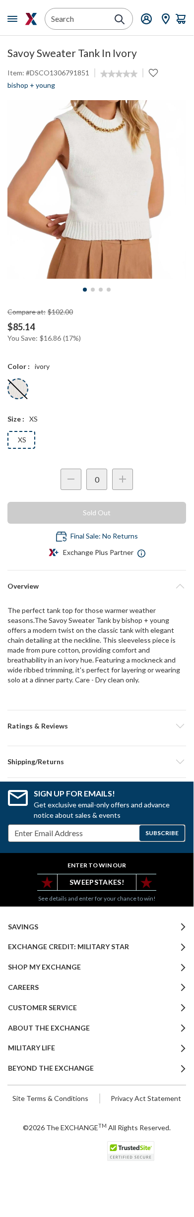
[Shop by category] (14, 19)
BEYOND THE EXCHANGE (51, 1068)
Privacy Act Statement (146, 1098)
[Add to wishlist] (153, 73)
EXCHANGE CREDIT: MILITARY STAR (68, 947)
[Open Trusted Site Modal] (130, 1151)
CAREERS (23, 987)
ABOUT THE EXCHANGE (49, 1028)
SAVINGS (23, 927)
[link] (118, 74)
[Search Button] (120, 19)
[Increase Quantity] (122, 479)
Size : (15, 419)
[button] (96, 726)
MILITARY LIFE (31, 1048)
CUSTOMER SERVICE (42, 1008)
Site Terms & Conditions (50, 1098)
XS (22, 439)
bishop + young (31, 85)
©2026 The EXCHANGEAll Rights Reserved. (97, 1127)
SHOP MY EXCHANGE (44, 967)
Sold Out (97, 512)
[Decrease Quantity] (71, 479)
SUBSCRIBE (162, 833)
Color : (18, 366)
